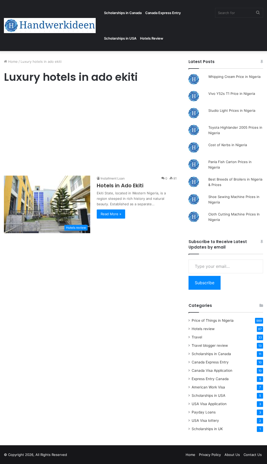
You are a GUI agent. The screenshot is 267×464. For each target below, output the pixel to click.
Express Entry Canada (210, 379)
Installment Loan (113, 178)
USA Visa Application (209, 404)
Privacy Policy (210, 455)
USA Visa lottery (205, 420)
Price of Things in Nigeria (213, 320)
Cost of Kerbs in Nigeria (227, 145)
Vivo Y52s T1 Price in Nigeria (231, 93)
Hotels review (203, 329)
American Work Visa (208, 387)
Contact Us (253, 455)
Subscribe (204, 282)
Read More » (111, 214)
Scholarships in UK (207, 429)
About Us (232, 455)
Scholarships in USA (120, 38)
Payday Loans (204, 412)
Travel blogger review (210, 345)
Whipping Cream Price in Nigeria (234, 77)
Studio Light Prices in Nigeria (231, 110)
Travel (197, 337)
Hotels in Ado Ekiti (120, 185)
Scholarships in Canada (123, 13)
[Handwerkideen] (50, 25)
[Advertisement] (90, 130)
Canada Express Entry (163, 13)
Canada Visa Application (212, 370)
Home (12, 61)
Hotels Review (151, 38)
